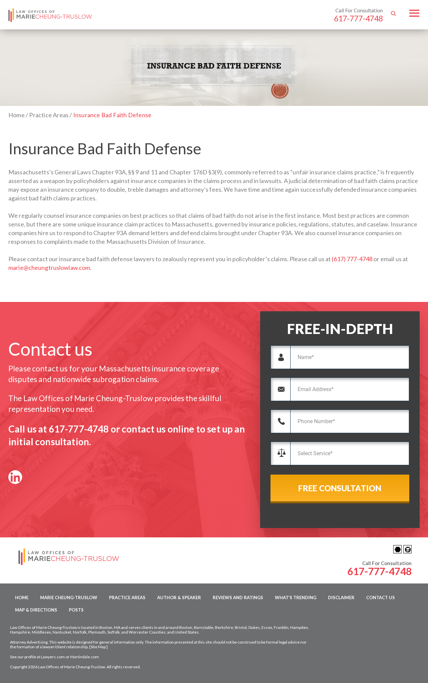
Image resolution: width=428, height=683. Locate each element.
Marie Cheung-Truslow (68, 597)
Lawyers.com (53, 656)
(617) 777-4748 (352, 259)
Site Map (98, 646)
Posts (76, 610)
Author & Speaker (179, 597)
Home (21, 597)
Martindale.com (84, 656)
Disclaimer (341, 597)
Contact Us (380, 597)
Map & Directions (36, 610)
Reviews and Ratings (238, 597)
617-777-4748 (358, 18)
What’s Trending (295, 597)
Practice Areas (127, 597)
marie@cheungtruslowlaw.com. (50, 267)
